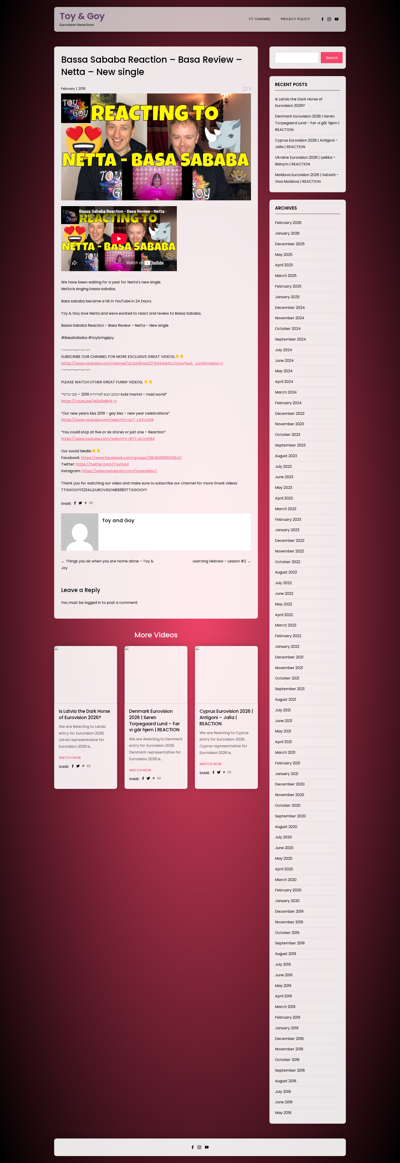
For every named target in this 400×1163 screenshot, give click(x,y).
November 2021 (289, 667)
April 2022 (284, 614)
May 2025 (283, 254)
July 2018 (283, 1091)
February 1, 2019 (73, 89)
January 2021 (286, 773)
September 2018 (290, 1070)
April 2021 (283, 741)
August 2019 (285, 953)
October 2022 (287, 561)
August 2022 (286, 572)
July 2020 (283, 837)
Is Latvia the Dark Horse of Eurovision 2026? (84, 714)
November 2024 (289, 318)
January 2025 (287, 297)
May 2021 (283, 731)
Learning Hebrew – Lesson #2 (219, 561)
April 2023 (284, 498)
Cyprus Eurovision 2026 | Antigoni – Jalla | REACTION (226, 717)
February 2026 (288, 222)
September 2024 (290, 339)
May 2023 (283, 487)
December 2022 (289, 540)
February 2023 (288, 519)
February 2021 (287, 763)
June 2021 (283, 720)
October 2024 (288, 328)
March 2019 (285, 1006)
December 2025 (290, 244)
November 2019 (289, 922)
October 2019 (287, 932)
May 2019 (283, 985)
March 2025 (286, 275)
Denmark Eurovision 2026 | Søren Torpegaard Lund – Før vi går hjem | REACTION (154, 720)
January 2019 (286, 1028)
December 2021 (289, 657)
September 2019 (290, 943)
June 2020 (284, 847)
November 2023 (289, 424)
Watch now (70, 757)
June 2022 (284, 593)
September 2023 (290, 445)
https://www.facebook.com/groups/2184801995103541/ (131, 457)
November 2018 (289, 1049)
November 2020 (289, 794)
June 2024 (284, 360)
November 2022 (289, 551)
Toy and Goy (118, 520)
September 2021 (290, 689)
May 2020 (283, 858)
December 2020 (290, 784)
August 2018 (285, 1081)
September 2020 (290, 816)
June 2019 (283, 975)
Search (332, 57)
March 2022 (285, 625)
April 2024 (284, 381)
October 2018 (287, 1059)
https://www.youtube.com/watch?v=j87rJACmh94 (108, 438)
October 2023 (287, 434)
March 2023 (285, 509)
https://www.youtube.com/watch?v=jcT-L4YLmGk (107, 419)
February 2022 (288, 636)
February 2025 (288, 286)
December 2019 (289, 911)
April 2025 (284, 265)
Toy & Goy (82, 16)
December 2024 (290, 307)
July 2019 (283, 964)
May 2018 (283, 1112)
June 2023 (284, 477)
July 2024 (283, 350)
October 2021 (287, 678)
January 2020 (287, 900)
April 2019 (283, 996)
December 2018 (289, 1038)
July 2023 (283, 466)
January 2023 (287, 530)
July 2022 (283, 583)
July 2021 (283, 710)
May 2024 (284, 371)
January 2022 (287, 646)
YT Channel (260, 19)
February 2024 (288, 403)
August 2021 (285, 699)
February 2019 (287, 1017)
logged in (92, 602)
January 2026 (287, 233)
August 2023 (286, 456)
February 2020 (288, 890)
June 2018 (284, 1102)
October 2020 (287, 805)
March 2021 (285, 752)
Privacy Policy (295, 19)
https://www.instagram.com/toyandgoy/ (119, 471)
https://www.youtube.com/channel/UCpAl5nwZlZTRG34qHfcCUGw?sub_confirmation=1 (142, 363)
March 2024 (286, 392)
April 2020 (284, 869)
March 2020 (286, 879)
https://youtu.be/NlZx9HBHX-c (89, 401)
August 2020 (286, 826)
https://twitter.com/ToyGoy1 (102, 464)
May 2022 (283, 604)
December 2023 (289, 413)
